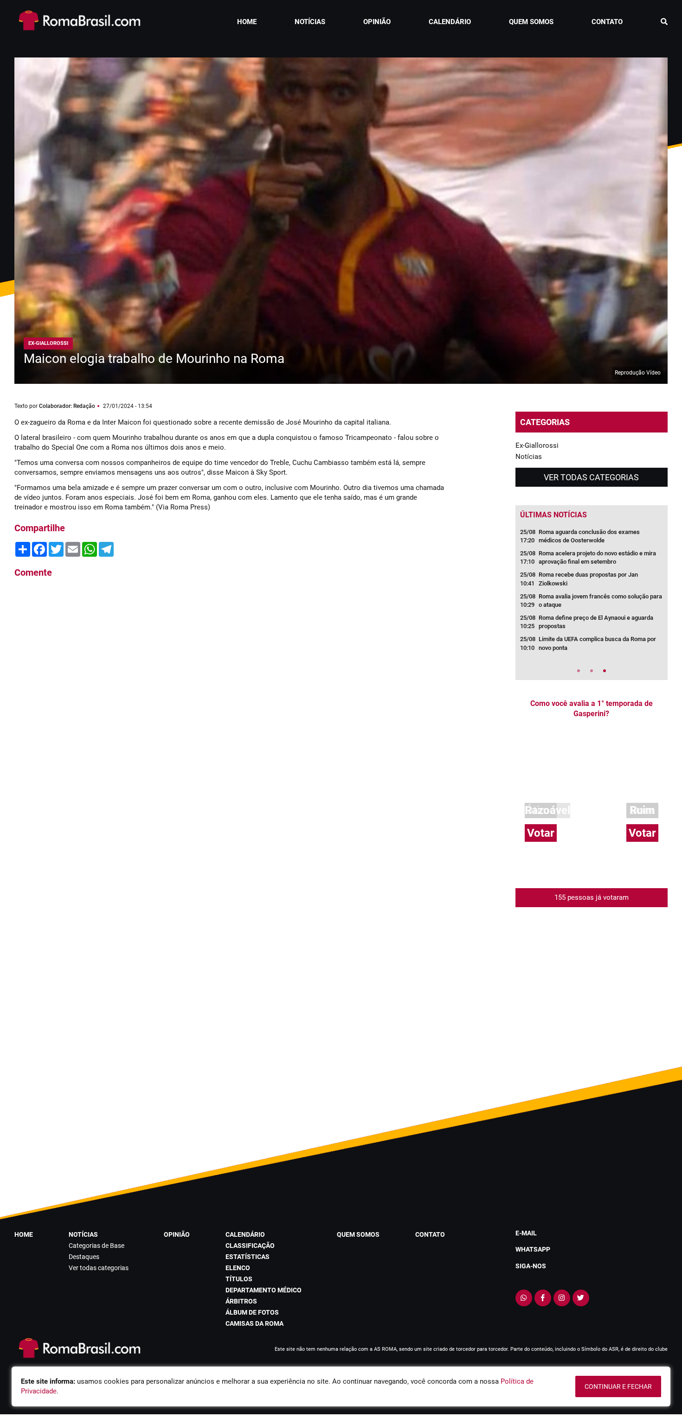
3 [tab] (604, 671)
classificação (250, 1245)
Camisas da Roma (254, 1323)
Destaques (84, 1256)
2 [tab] (591, 671)
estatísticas (247, 1256)
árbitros (241, 1301)
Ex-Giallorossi (537, 445)
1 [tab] (578, 671)
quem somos (531, 22)
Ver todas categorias (591, 477)
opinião (377, 22)
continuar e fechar (618, 1386)
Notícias (528, 456)
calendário (450, 22)
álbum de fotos (252, 1312)
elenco (237, 1268)
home (247, 22)
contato (607, 22)
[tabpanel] (591, 593)
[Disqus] (229, 711)
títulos (238, 1279)
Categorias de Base (96, 1245)
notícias (310, 22)
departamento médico (263, 1290)
